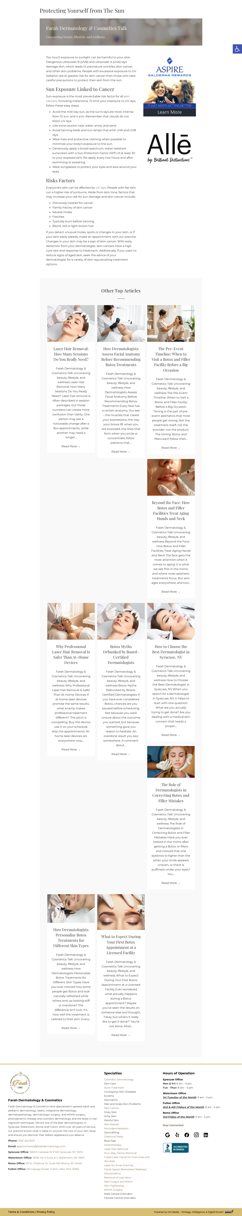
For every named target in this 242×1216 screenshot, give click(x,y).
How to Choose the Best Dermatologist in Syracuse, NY (171, 652)
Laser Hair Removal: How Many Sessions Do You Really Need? (71, 354)
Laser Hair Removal (116, 1149)
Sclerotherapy (112, 1145)
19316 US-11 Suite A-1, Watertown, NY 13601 (59, 1157)
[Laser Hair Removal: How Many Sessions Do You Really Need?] (71, 323)
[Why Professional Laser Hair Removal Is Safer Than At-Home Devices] (71, 621)
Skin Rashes (111, 1124)
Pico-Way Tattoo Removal (120, 1153)
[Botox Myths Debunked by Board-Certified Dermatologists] (121, 621)
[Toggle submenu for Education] (137, 13)
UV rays (101, 187)
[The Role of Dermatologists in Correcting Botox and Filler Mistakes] (171, 761)
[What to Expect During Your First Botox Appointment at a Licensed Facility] (121, 912)
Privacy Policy (46, 1212)
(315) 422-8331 (26, 1140)
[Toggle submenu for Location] (71, 13)
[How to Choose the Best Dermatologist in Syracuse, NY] (171, 621)
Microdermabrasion (116, 1128)
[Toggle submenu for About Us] (156, 13)
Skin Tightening (114, 1185)
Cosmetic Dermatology (119, 1079)
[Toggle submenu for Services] (117, 13)
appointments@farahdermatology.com (41, 1146)
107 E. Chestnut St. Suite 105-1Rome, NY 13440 (54, 1163)
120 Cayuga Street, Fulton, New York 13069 (53, 1169)
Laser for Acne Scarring (118, 1165)
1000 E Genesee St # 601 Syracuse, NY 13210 (56, 1152)
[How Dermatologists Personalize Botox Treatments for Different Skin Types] (71, 908)
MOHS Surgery (113, 1189)
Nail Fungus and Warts (118, 1181)
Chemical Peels (113, 1136)
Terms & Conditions (21, 1212)
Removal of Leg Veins (117, 1177)
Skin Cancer (111, 1108)
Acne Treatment (114, 1087)
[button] (167, 1135)
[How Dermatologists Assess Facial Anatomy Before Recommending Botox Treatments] (121, 323)
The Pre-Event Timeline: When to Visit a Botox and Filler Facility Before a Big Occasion (171, 359)
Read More (70, 446)
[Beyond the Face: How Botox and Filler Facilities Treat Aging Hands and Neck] (171, 477)
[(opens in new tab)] (176, 1147)
